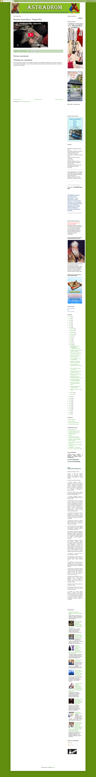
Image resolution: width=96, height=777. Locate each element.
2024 (70, 320)
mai (71, 341)
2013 (70, 407)
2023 (70, 322)
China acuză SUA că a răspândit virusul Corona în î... (76, 365)
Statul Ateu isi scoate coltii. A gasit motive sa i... (75, 374)
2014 (70, 405)
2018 (70, 398)
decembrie (72, 328)
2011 (70, 410)
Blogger (53, 767)
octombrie (72, 332)
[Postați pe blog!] (33, 51)
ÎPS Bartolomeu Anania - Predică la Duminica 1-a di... (76, 377)
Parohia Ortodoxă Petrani (74, 422)
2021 (70, 325)
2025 (70, 318)
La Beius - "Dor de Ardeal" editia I (75, 448)
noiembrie (72, 330)
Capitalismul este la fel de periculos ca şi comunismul (74, 437)
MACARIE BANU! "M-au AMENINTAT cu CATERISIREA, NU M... (75, 347)
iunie (71, 339)
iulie (71, 337)
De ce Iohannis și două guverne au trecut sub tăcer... (75, 383)
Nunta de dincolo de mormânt (78, 661)
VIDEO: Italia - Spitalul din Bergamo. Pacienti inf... (75, 362)
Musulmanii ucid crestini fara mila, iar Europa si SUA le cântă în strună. (78, 636)
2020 (70, 327)
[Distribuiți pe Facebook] (36, 51)
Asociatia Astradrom (71, 308)
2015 (70, 403)
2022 (70, 323)
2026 (70, 316)
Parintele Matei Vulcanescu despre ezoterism (75, 356)
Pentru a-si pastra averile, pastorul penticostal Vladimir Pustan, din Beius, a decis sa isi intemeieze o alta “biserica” (75, 624)
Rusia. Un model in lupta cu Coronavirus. (75, 369)
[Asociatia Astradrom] (68, 310)
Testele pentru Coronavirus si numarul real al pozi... (76, 353)
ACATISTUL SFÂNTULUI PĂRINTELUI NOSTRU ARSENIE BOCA (75, 613)
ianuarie (72, 394)
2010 (70, 412)
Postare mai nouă (17, 99)
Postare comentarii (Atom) (24, 101)
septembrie (72, 334)
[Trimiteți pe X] (34, 51)
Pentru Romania (72, 421)
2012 (70, 408)
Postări (70, 742)
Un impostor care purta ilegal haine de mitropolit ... (76, 351)
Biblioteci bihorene (72, 429)
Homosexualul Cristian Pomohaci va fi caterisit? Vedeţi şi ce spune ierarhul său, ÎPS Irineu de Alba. (78, 673)
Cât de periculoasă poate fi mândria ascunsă (75, 387)
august (71, 335)
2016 (70, 401)
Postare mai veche (59, 99)
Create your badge (71, 311)
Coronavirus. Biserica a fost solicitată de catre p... (75, 372)
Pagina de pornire (38, 99)
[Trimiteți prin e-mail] (32, 51)
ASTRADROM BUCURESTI (74, 431)
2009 (70, 414)
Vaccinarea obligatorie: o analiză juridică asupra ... (75, 380)
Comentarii (71, 745)
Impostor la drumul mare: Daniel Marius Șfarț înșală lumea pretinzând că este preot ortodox (78, 702)
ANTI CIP (70, 435)
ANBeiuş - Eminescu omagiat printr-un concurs (75, 440)
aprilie (71, 342)
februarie (72, 392)
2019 (70, 396)
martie (71, 344)
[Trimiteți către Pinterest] (37, 51)
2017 (70, 400)
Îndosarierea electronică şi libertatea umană (74, 433)
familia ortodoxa (72, 419)
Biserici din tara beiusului (74, 424)
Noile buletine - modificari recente (78, 713)
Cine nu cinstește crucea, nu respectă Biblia (75, 359)
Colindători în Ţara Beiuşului (74, 447)
